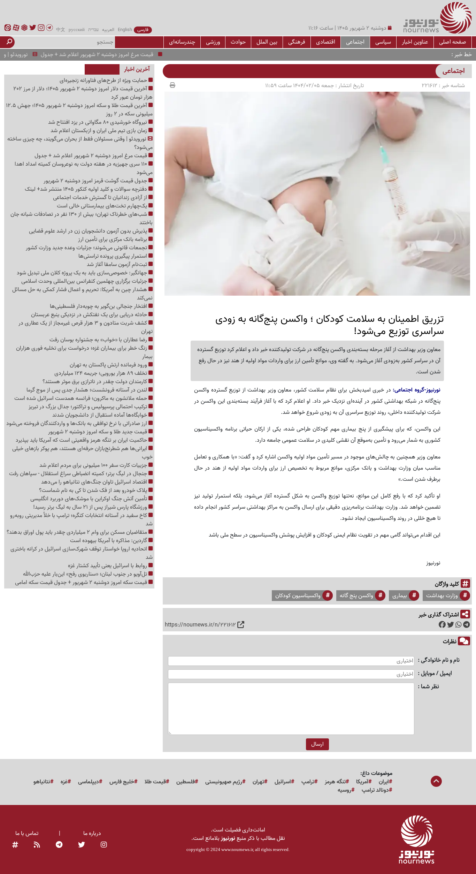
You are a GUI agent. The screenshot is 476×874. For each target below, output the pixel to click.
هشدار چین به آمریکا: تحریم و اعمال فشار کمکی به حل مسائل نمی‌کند (82, 294)
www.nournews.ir (237, 849)
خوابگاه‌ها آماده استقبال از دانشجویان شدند (100, 415)
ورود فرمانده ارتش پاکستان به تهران (109, 365)
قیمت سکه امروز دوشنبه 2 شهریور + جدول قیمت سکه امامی (81, 582)
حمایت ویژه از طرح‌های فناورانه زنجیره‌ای (104, 80)
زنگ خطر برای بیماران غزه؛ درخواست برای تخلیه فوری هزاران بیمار (84, 352)
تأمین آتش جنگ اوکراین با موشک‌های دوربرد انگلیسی (89, 498)
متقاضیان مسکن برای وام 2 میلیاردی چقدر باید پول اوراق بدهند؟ (77, 532)
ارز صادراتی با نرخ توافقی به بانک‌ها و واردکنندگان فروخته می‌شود (77, 423)
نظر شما (430, 687)
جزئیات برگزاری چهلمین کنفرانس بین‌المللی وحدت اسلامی (84, 281)
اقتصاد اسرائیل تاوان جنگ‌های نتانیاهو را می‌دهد (94, 482)
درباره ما (92, 833)
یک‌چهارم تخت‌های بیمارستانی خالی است (102, 206)
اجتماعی (355, 42)
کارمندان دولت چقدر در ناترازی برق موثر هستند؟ (95, 381)
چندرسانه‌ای (182, 42)
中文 (60, 29)
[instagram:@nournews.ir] (104, 845)
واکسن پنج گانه (356, 595)
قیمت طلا (155, 782)
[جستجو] (9, 42)
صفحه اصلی (452, 42)
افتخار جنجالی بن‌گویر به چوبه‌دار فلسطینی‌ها (99, 306)
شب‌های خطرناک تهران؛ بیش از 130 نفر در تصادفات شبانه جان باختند (81, 218)
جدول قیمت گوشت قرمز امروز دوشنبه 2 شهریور (96, 180)
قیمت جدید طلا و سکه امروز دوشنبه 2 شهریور (98, 431)
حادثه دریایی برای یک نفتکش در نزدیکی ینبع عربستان (89, 314)
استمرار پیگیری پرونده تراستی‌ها (113, 256)
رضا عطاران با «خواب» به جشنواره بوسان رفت (98, 339)
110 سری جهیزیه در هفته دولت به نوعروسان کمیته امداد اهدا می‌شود (84, 168)
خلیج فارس (121, 782)
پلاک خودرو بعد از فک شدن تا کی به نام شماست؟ (93, 490)
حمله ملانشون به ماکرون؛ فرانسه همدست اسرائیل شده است (81, 398)
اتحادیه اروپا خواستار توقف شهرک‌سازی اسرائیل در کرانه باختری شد (81, 553)
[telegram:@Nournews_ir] (59, 845)
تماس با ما (26, 833)
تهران (258, 782)
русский (77, 29)
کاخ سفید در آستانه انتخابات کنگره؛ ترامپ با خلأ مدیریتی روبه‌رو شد (81, 520)
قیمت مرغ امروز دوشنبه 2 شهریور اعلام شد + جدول (110, 54)
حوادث (238, 42)
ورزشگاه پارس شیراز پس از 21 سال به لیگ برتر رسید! (90, 507)
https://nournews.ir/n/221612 (200, 625)
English (125, 29)
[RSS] (37, 845)
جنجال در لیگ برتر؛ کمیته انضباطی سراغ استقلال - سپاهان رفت (78, 473)
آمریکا (362, 782)
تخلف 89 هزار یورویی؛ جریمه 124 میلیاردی (101, 373)
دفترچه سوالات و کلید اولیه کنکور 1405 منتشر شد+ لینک (86, 189)
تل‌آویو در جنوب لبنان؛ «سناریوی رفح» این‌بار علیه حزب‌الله (85, 574)
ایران (384, 782)
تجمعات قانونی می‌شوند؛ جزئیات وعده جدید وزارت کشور (87, 247)
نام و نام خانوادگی (440, 660)
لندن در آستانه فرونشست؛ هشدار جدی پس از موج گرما (87, 390)
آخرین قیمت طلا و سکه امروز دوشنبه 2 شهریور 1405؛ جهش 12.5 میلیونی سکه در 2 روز (79, 110)
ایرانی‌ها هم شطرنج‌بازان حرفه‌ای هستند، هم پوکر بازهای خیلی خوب (82, 453)
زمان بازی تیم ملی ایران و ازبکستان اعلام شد (99, 130)
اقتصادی (325, 42)
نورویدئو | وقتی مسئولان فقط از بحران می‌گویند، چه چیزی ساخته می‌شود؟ (80, 143)
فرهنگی (296, 42)
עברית (93, 29)
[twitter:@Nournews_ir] (81, 845)
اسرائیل (283, 782)
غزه (64, 782)
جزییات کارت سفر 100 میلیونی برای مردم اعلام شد (93, 465)
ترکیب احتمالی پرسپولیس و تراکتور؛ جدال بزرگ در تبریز (88, 406)
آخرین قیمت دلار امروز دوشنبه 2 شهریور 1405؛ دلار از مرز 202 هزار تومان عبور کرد (83, 93)
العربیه (108, 29)
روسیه (344, 790)
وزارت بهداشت (442, 595)
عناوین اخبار (415, 42)
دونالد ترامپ (375, 790)
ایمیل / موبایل (436, 673)
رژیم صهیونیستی (223, 782)
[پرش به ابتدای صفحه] (436, 781)
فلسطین (185, 782)
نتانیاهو (41, 782)
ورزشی (213, 42)
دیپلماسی (88, 782)
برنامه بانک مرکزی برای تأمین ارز (113, 239)
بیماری (399, 595)
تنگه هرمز (335, 782)
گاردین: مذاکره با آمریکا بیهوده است (109, 540)
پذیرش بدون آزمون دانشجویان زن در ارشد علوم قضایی (88, 231)
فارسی (142, 29)
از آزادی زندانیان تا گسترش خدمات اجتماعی (100, 197)
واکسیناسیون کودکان (298, 595)
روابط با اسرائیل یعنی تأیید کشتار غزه (108, 565)
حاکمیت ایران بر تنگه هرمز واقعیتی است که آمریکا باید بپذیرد (82, 440)
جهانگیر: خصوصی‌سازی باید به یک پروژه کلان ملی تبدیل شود (82, 273)
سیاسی (383, 42)
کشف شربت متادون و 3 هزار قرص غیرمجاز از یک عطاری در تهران (85, 327)
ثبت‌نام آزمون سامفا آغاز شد (117, 264)
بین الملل (266, 42)
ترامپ (307, 782)
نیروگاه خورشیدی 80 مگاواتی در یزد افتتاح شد (98, 122)
